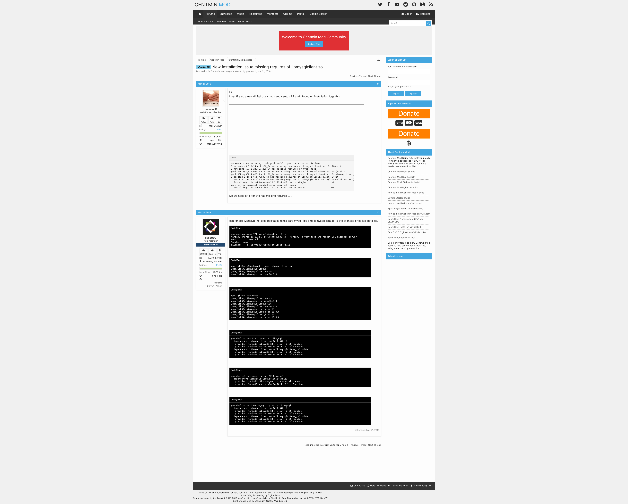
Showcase (226, 13)
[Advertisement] (253, 126)
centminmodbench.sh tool (401, 237)
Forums (210, 13)
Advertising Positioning (252, 495)
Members (272, 13)
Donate (408, 113)
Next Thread (374, 76)
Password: (393, 77)
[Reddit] (406, 4)
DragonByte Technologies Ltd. (296, 492)
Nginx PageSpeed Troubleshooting (405, 208)
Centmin (213, 5)
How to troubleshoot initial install (404, 203)
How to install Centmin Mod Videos (406, 192)
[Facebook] (388, 4)
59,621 (203, 253)
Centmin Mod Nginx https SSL (403, 187)
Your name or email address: (402, 66)
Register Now (314, 44)
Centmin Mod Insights (222, 71)
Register (413, 94)
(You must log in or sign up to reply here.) (326, 445)
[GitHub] (414, 4)
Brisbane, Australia (212, 261)
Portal (301, 13)
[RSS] (431, 4)
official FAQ (410, 166)
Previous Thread (358, 76)
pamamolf (251, 71)
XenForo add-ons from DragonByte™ (248, 492)
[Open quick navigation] (199, 14)
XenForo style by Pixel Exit (266, 498)
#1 (378, 84)
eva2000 (211, 237)
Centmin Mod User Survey (401, 171)
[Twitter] (380, 4)
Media (240, 13)
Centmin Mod (395, 158)
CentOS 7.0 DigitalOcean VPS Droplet (407, 232)
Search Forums (205, 21)
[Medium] (423, 4)
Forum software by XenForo (222, 498)
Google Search (318, 13)
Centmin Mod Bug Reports (401, 177)
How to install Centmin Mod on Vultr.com (409, 213)
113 (219, 253)
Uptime (287, 13)
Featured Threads (226, 21)
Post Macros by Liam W (305, 498)
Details (317, 492)
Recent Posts (245, 21)
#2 (378, 212)
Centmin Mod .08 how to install (404, 182)
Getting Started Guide (399, 198)
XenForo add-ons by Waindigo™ (249, 501)
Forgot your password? (399, 86)
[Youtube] (397, 4)
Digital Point (274, 495)
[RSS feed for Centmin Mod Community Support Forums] (430, 485)
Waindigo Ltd (280, 501)
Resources (255, 13)
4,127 (203, 121)
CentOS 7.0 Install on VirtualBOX (404, 227)
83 (219, 121)
